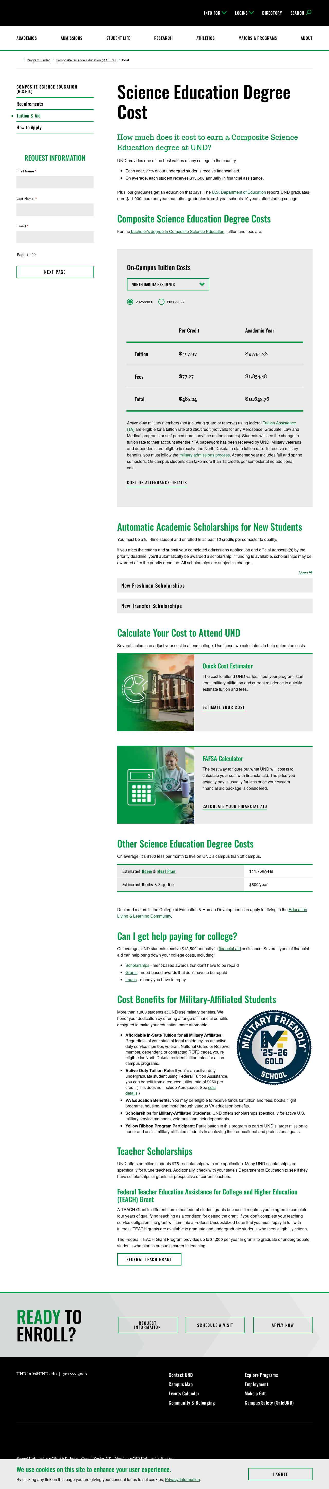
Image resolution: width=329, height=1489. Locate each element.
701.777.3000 (75, 1374)
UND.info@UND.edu (36, 1374)
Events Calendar (184, 1393)
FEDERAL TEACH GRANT (149, 1259)
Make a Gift (255, 1393)
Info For (212, 13)
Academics (26, 38)
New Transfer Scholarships (151, 607)
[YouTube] (57, 1388)
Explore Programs (261, 1374)
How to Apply (29, 127)
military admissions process (204, 455)
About (307, 38)
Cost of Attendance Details (157, 482)
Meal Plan (166, 871)
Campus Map (181, 1384)
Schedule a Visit (215, 1325)
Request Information (147, 1325)
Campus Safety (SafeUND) (269, 1402)
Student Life (118, 38)
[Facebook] (32, 1388)
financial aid (230, 948)
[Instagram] (20, 1388)
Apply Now (283, 1325)
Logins (241, 13)
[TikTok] (69, 1388)
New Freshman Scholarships (153, 586)
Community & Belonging (192, 1402)
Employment (256, 1384)
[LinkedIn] (44, 1388)
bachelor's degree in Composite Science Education (177, 231)
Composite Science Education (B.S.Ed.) (86, 60)
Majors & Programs (258, 38)
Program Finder (38, 60)
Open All (306, 572)
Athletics (205, 38)
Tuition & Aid (28, 115)
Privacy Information (182, 1479)
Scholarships (137, 965)
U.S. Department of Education (239, 192)
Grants (131, 972)
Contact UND (181, 1374)
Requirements (29, 103)
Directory (272, 13)
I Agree (293, 1474)
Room (147, 871)
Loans (131, 979)
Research (163, 38)
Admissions (72, 38)
